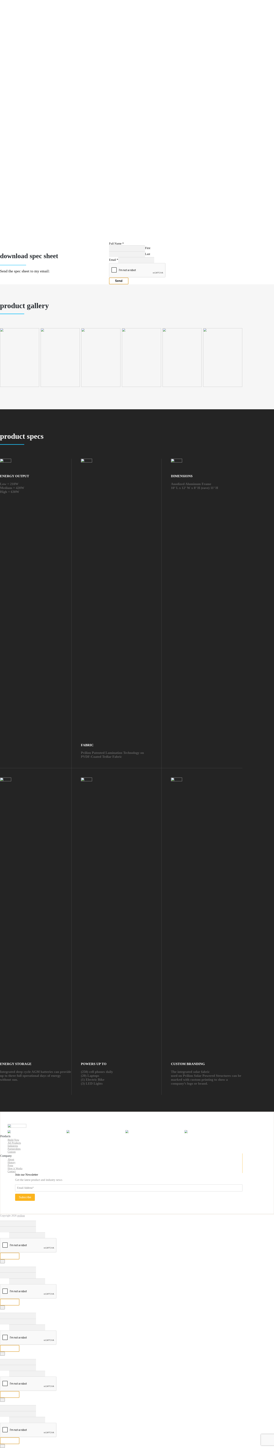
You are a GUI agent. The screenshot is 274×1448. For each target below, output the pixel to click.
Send (118, 280)
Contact (22, 147)
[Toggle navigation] (4, 5)
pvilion (21, 1215)
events (21, 97)
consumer (23, 83)
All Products (14, 1142)
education (23, 92)
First (147, 248)
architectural (25, 78)
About (21, 128)
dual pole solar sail (29, 19)
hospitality (24, 102)
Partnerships (18, 120)
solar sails (23, 46)
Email (113, 259)
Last (147, 254)
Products (16, 37)
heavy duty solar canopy (32, 28)
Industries (17, 65)
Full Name (116, 243)
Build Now (17, 10)
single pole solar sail (30, 14)
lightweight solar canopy (32, 33)
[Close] (2, 1261)
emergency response (30, 111)
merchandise (25, 60)
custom (22, 116)
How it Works (26, 137)
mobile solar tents (28, 56)
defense (22, 88)
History (22, 133)
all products (25, 41)
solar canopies (26, 51)
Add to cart (16, 239)
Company (17, 124)
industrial (23, 107)
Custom (12, 1151)
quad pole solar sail (29, 24)
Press (21, 142)
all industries (25, 69)
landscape (23, 73)
